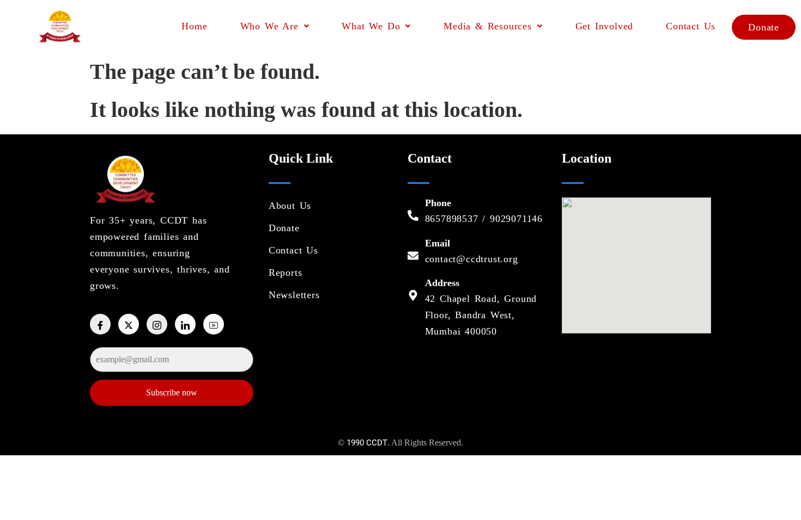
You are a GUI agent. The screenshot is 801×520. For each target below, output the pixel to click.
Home (194, 26)
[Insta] (157, 324)
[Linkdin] (185, 324)
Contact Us (690, 26)
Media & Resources (488, 26)
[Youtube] (213, 324)
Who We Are (269, 26)
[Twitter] (128, 324)
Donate (763, 27)
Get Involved (604, 26)
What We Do (371, 26)
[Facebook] (100, 324)
